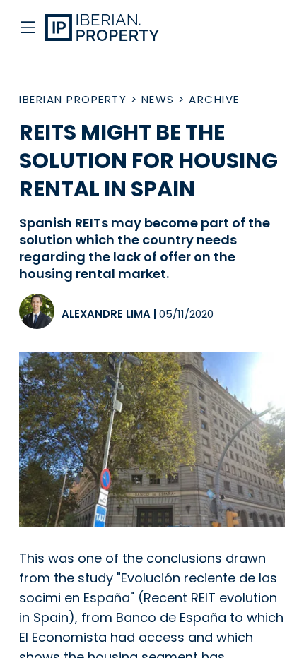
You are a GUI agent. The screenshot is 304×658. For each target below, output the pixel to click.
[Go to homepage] (121, 28)
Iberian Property (73, 99)
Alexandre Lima (106, 313)
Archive (214, 99)
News (158, 99)
